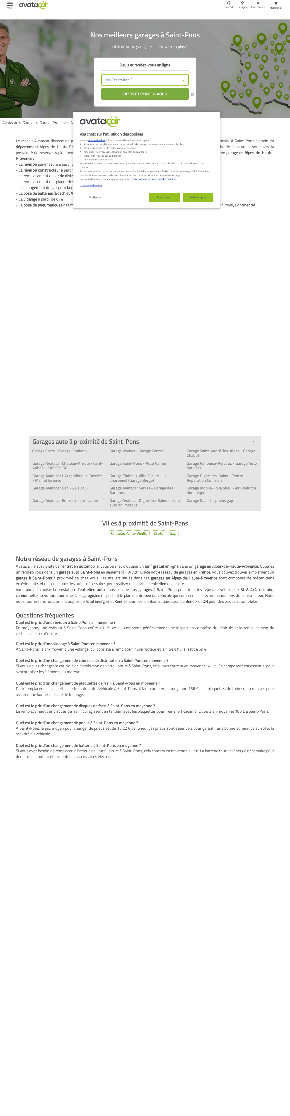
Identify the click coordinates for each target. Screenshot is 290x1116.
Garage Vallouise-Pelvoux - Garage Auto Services (222, 465)
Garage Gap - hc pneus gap (210, 500)
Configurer (95, 197)
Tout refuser (164, 197)
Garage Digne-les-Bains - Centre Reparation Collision (215, 478)
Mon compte (258, 7)
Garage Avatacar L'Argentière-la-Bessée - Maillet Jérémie (67, 478)
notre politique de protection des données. (154, 179)
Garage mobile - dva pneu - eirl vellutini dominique (221, 490)
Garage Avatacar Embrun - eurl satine (65, 500)
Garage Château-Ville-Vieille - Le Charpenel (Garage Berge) (138, 478)
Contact (229, 7)
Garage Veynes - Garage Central (136, 451)
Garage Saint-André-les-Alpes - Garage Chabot (221, 453)
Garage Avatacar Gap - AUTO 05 (60, 488)
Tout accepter (198, 197)
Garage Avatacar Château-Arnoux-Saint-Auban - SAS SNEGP (67, 465)
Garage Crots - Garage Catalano (59, 451)
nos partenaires (96, 140)
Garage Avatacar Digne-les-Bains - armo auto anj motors (144, 502)
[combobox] (145, 80)
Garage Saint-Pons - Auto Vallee (137, 463)
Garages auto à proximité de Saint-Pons (85, 441)
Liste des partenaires (91, 185)
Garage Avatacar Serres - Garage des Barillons (141, 490)
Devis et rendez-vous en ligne (145, 65)
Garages (242, 7)
